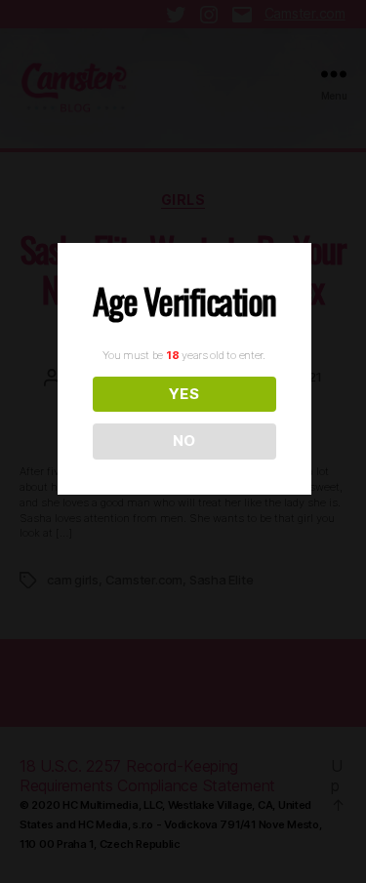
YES (184, 393)
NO (184, 440)
